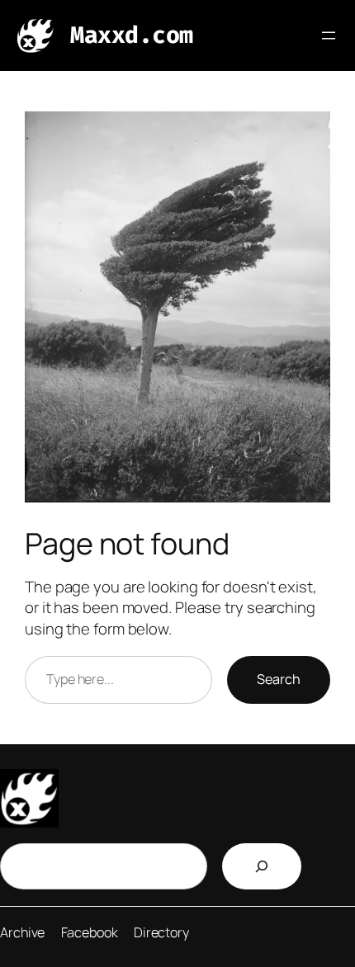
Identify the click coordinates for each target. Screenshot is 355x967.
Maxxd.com (131, 35)
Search (279, 679)
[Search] (261, 866)
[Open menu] (328, 35)
